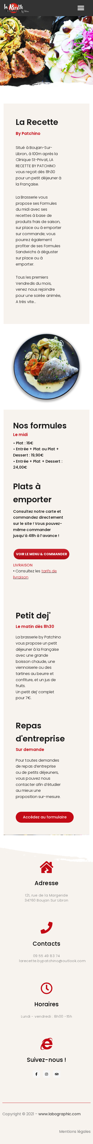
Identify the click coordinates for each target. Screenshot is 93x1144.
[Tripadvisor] (56, 1074)
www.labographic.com (59, 1114)
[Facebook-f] (36, 1074)
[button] (80, 8)
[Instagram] (46, 1074)
